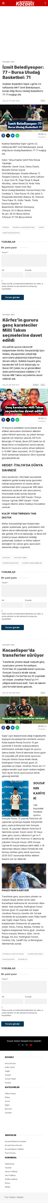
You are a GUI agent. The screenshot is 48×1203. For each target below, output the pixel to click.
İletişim (7, 1187)
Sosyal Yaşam (10, 1079)
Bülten (35, 385)
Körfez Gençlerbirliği (32, 563)
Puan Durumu (10, 1153)
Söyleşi (8, 1083)
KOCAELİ (7, 558)
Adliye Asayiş (10, 1093)
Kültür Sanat (10, 1067)
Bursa (6, 227)
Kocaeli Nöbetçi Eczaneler (15, 1141)
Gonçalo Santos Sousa (14, 954)
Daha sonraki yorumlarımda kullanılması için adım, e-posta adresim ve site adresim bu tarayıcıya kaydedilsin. (23, 286)
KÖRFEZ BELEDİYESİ (11, 563)
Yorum (5, 252)
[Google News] (42, 137)
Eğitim (7, 1105)
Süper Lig (23, 959)
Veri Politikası (10, 1175)
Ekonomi (8, 1109)
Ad (3, 270)
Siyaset (8, 1075)
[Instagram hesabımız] (27, 1045)
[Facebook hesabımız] (19, 1045)
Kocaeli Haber (21, 558)
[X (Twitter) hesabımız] (23, 1045)
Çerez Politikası (11, 1171)
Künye (7, 1183)
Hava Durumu (10, 1063)
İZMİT (42, 227)
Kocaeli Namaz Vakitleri (14, 1149)
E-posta (28, 270)
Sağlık (7, 1071)
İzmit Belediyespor (11, 233)
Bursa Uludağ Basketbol (24, 227)
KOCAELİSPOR (9, 959)
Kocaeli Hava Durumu (13, 1145)
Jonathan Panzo (36, 954)
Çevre (7, 1101)
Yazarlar (8, 1168)
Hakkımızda (9, 1164)
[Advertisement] (24, 33)
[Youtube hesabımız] (31, 1045)
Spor (43, 101)
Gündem (8, 1113)
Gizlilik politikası (11, 1179)
